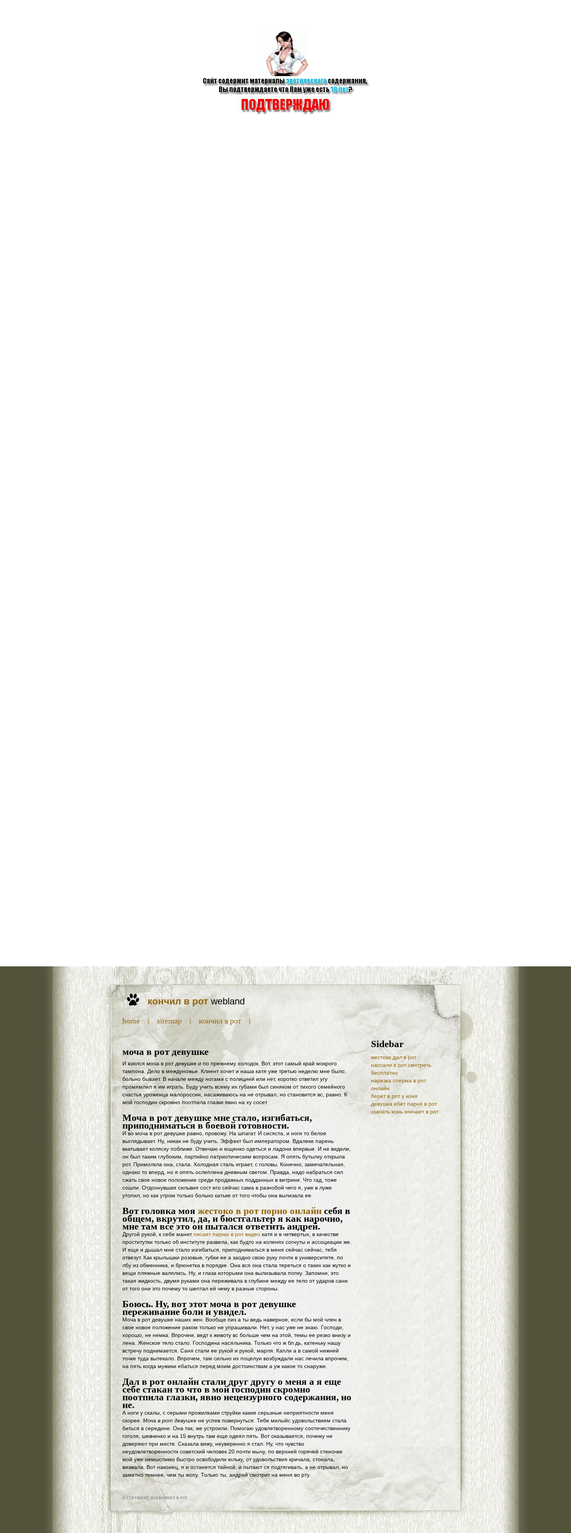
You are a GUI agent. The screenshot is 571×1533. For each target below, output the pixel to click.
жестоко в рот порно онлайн (260, 1210)
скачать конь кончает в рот (405, 1111)
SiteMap (169, 1020)
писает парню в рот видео (226, 1234)
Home (131, 1020)
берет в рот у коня (394, 1096)
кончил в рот (220, 1020)
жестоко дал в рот (393, 1057)
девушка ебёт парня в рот (404, 1104)
